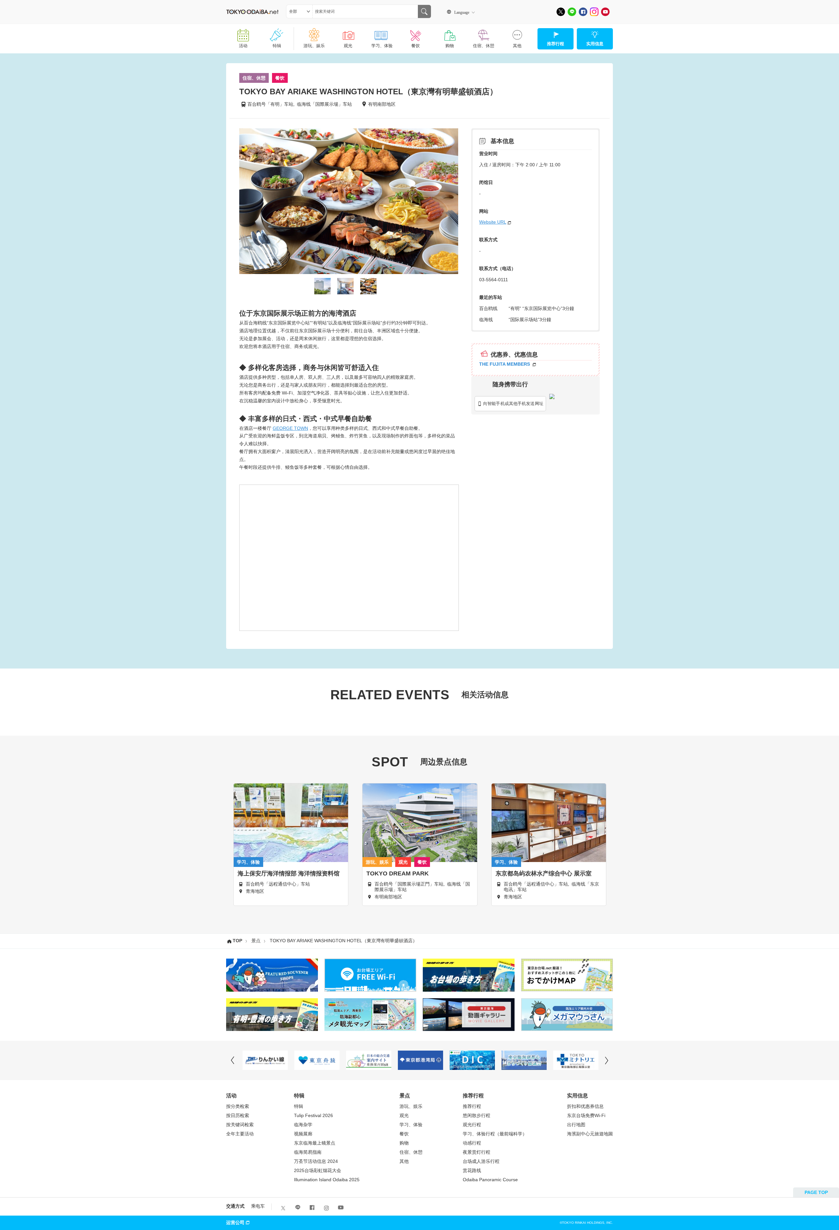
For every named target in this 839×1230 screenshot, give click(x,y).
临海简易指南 (308, 1152)
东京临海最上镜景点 (314, 1143)
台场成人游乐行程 (481, 1161)
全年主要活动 (240, 1133)
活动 (243, 45)
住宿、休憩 (483, 45)
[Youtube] (605, 12)
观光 (348, 45)
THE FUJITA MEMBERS (505, 364)
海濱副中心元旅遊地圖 (590, 1133)
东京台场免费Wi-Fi (586, 1115)
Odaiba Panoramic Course (490, 1179)
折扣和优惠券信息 (585, 1106)
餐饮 (415, 45)
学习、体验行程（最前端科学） (495, 1133)
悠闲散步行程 (476, 1115)
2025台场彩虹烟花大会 (317, 1170)
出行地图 (576, 1124)
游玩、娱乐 (314, 45)
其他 (517, 45)
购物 (449, 45)
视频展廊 (303, 1133)
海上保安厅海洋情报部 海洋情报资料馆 (289, 873)
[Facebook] (583, 12)
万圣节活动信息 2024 (316, 1161)
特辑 (277, 45)
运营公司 (235, 1222)
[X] (560, 12)
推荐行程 (472, 1106)
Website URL (492, 222)
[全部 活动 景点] (299, 11)
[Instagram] (594, 12)
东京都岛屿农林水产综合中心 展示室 (544, 873)
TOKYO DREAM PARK (397, 873)
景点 (256, 941)
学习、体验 (382, 45)
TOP (237, 941)
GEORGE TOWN (290, 428)
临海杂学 (303, 1124)
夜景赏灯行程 (476, 1152)
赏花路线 (472, 1170)
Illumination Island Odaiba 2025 (327, 1179)
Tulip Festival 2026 (313, 1115)
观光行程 (472, 1124)
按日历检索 (237, 1115)
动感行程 (472, 1143)
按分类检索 (237, 1106)
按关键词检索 (240, 1124)
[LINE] (572, 12)
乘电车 (258, 1206)
